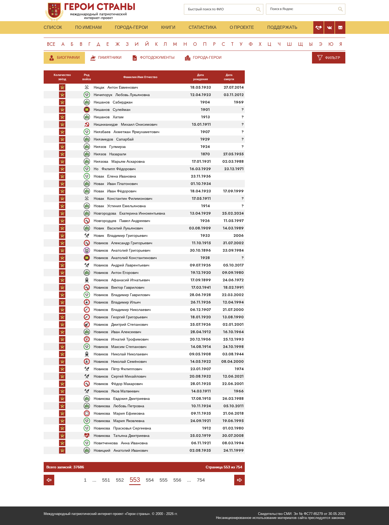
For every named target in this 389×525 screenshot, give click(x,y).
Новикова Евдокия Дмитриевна (122, 398)
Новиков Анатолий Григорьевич (122, 250)
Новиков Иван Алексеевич (117, 332)
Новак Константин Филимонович (123, 198)
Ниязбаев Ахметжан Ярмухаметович (126, 132)
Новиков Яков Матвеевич (116, 391)
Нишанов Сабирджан (113, 102)
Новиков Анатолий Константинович (125, 258)
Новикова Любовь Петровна (119, 406)
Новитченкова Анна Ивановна (121, 443)
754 (201, 480)
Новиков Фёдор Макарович (118, 384)
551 (106, 480)
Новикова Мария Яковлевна (119, 421)
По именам (88, 27)
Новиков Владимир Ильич (117, 302)
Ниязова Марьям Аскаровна (119, 161)
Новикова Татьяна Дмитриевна (122, 435)
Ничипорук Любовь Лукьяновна (122, 95)
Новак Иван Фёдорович (115, 191)
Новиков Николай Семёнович (120, 361)
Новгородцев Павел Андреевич (122, 221)
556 (177, 480)
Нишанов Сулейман (112, 109)
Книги (168, 27)
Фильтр (332, 58)
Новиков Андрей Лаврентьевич (121, 265)
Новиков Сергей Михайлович (120, 376)
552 (120, 480)
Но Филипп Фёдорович (114, 169)
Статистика (202, 27)
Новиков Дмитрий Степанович (121, 324)
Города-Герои (131, 27)
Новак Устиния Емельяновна (120, 206)
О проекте (242, 27)
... (94, 480)
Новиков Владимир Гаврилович (122, 295)
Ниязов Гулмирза (110, 146)
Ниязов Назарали (110, 154)
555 (164, 480)
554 (150, 480)
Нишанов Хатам (109, 117)
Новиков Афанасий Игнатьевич (122, 280)
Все (51, 44)
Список (53, 27)
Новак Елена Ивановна (115, 176)
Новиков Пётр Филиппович (118, 369)
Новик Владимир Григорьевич (120, 235)
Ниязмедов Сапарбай (114, 139)
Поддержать (282, 27)
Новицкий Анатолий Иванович (121, 450)
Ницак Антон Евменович (116, 87)
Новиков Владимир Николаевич (122, 309)
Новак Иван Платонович (116, 184)
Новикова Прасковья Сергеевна (122, 428)
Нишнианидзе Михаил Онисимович (125, 124)
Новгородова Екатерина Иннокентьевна (129, 213)
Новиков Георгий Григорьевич (120, 317)
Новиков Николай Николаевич (121, 354)
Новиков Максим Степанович (120, 347)
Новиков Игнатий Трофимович (121, 339)
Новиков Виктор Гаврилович (119, 287)
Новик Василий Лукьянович (118, 228)
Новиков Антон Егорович (116, 272)
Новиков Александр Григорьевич (123, 243)
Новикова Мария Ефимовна (119, 413)
